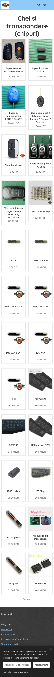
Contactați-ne (8, 634)
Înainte (26, 599)
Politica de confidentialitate (14, 639)
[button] (38, 5)
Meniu (50, 5)
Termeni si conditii (10, 644)
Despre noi (6, 629)
